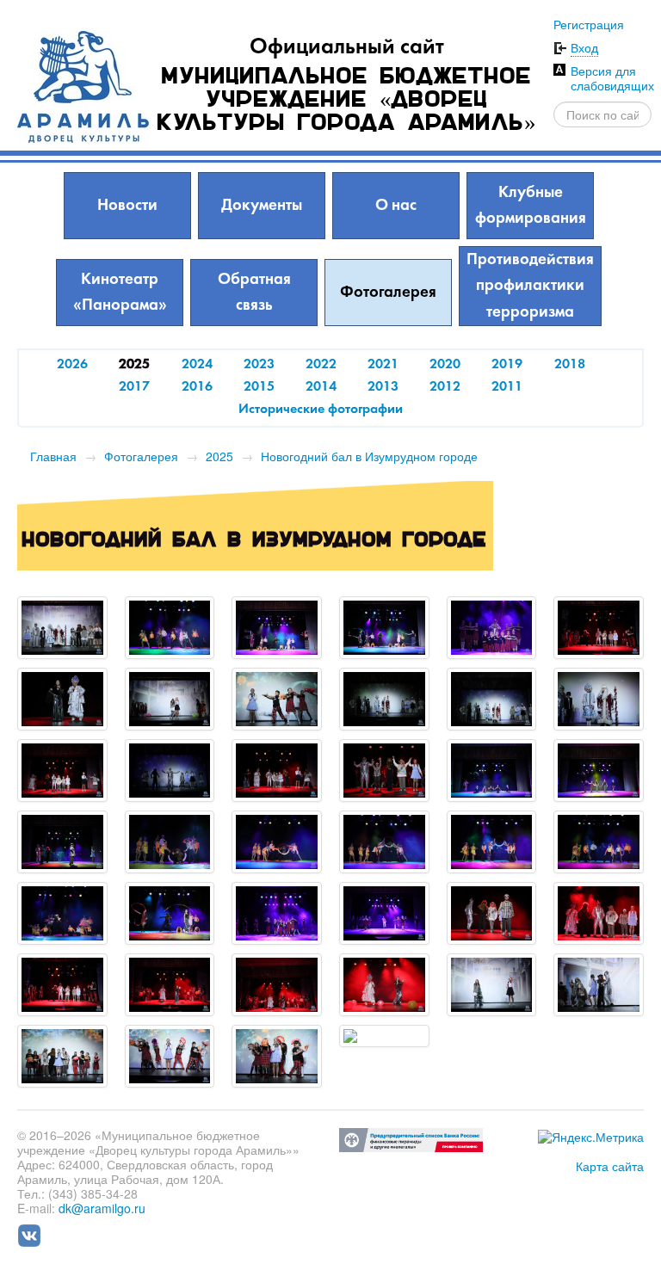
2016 (197, 387)
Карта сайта (610, 1166)
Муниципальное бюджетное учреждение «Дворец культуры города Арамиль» (347, 101)
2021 (383, 365)
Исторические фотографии (320, 409)
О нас (396, 205)
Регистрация (588, 24)
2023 (259, 365)
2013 (383, 387)
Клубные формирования (530, 205)
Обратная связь (254, 292)
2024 (197, 365)
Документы (261, 205)
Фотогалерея (388, 292)
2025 (219, 456)
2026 (72, 365)
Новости (127, 205)
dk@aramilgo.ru (102, 1208)
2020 (444, 365)
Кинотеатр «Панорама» (120, 292)
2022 (321, 365)
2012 (444, 387)
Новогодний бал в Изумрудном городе (369, 456)
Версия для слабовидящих (612, 78)
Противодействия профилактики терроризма (530, 286)
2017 (134, 387)
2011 (506, 387)
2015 (259, 387)
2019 (506, 365)
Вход (584, 47)
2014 (321, 387)
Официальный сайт (347, 48)
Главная (53, 456)
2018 (569, 365)
